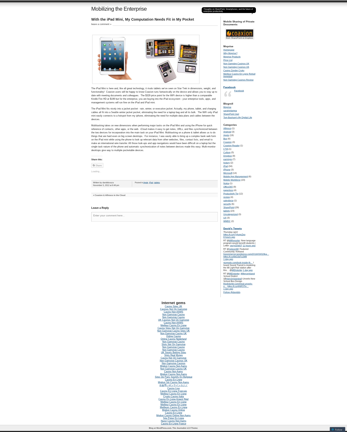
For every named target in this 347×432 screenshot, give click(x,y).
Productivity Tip (230, 193)
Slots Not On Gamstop (173, 344)
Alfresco (227, 128)
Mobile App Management (235, 176)
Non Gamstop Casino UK (173, 333)
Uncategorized (230, 214)
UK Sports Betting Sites (173, 352)
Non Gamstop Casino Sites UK (173, 330)
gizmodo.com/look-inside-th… (238, 262)
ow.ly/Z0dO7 (236, 245)
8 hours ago (229, 237)
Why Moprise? (230, 53)
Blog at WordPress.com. (160, 428)
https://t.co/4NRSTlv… (238, 286)
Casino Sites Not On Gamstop (173, 328)
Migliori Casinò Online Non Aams (173, 415)
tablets (157, 182)
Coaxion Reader (231, 145)
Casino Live (173, 388)
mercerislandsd (233, 279)
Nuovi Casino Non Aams (173, 421)
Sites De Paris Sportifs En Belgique (173, 377)
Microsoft (227, 173)
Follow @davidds (231, 292)
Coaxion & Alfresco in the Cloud (110, 195)
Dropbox (227, 156)
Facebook (229, 87)
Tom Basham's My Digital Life (237, 117)
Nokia (226, 183)
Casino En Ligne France (173, 423)
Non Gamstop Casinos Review (238, 80)
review (226, 197)
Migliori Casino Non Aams (173, 366)
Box (225, 138)
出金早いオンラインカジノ (173, 385)
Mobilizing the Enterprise (119, 9)
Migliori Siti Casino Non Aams (173, 382)
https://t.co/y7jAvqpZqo (234, 234)
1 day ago (228, 259)
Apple (145, 182)
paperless (228, 190)
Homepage (228, 50)
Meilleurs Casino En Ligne (173, 407)
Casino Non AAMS (173, 311)
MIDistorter (237, 270)
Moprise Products (232, 57)
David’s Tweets (232, 228)
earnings (227, 159)
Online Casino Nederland (174, 339)
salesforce (228, 200)
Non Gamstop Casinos (173, 363)
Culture (227, 152)
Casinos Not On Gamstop (173, 309)
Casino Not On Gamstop (173, 358)
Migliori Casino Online (173, 410)
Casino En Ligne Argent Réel (173, 399)
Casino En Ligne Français (173, 391)
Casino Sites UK (173, 306)
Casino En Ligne (173, 379)
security (227, 204)
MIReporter (234, 240)
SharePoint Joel (231, 114)
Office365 (228, 187)
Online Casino (173, 336)
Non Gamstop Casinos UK (236, 63)
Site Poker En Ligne (173, 418)
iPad (151, 182)
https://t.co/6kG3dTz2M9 (235, 256)
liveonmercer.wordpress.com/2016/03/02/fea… (246, 254)
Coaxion (227, 142)
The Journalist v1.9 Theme (185, 428)
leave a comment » (101, 24)
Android (227, 132)
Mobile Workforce (232, 180)
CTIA (225, 149)
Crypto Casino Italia (173, 396)
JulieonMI (234, 249)
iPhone (226, 169)
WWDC (227, 221)
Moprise (227, 107)
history (226, 163)
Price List (227, 60)
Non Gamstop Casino (173, 314)
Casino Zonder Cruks (233, 70)
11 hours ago (249, 245)
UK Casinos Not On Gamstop (173, 320)
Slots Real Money (173, 355)
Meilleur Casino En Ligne (173, 325)
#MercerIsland (248, 273)
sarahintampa (230, 110)
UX (224, 218)
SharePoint (228, 207)
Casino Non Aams (173, 371)
